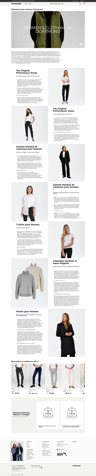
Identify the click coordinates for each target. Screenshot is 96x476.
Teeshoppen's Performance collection (17, 55)
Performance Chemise (71, 139)
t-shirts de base (25, 232)
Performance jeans (45, 445)
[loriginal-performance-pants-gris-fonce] (12, 393)
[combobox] (71, 4)
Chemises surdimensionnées (46, 452)
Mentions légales (29, 452)
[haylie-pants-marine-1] (29, 393)
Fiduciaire (51, 465)
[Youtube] (57, 449)
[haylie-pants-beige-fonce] (16, 393)
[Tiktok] (62, 449)
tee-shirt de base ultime (37, 233)
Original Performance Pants (34, 101)
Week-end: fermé (59, 445)
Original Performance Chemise (61, 197)
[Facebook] (59, 449)
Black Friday (29, 459)
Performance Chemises (46, 444)
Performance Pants (25, 79)
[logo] (16, 3)
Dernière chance (61, 3)
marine (36, 172)
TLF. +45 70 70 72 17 (60, 446)
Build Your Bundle (53, 3)
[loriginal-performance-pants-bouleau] (14, 393)
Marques (28, 447)
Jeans (55, 117)
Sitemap (28, 455)
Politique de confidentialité (31, 454)
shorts (25, 252)
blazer (27, 251)
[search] (77, 4)
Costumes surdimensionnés (46, 455)
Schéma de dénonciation (31, 457)
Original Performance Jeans (64, 118)
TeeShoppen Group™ (20, 474)
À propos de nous (29, 451)
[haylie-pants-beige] (13, 393)
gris (20, 173)
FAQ (27, 443)
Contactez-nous (59, 443)
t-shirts (20, 234)
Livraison (28, 445)
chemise (57, 204)
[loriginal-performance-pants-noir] (15, 393)
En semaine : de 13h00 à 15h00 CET (63, 444)
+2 (20, 393)
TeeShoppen (31, 232)
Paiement (28, 446)
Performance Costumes (46, 447)
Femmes (30, 3)
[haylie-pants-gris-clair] (19, 393)
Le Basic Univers (29, 458)
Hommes (26, 3)
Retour (28, 444)
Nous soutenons (29, 456)
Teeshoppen (13, 63)
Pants (60, 213)
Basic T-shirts (19, 249)
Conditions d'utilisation (30, 453)
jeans (22, 252)
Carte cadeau (44, 448)
